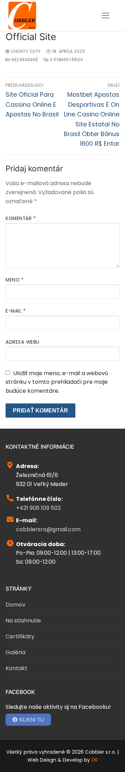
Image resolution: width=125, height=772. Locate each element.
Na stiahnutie (23, 621)
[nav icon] (105, 15)
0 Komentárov (66, 60)
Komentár (21, 218)
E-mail (16, 311)
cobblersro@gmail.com (48, 529)
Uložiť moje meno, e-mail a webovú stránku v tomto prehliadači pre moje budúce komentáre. (57, 382)
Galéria (15, 652)
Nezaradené (24, 60)
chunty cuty (25, 51)
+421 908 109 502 (38, 508)
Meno (15, 280)
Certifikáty (20, 636)
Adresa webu (23, 342)
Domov (15, 605)
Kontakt (16, 668)
